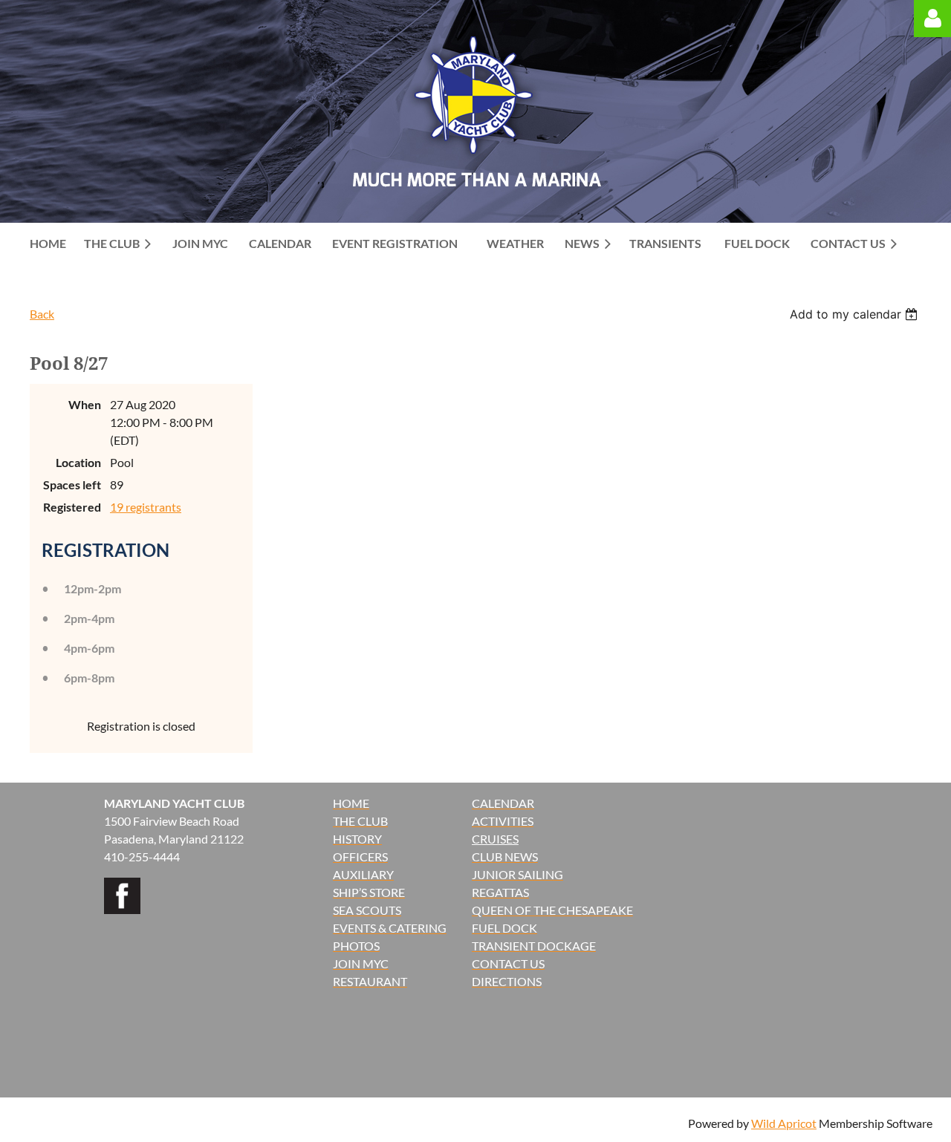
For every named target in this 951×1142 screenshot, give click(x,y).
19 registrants (145, 507)
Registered (72, 507)
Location (78, 462)
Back (42, 314)
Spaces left (72, 484)
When (84, 404)
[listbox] (855, 314)
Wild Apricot (784, 1123)
